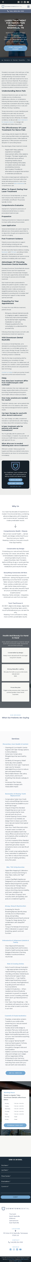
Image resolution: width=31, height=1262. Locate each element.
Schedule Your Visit (15, 1125)
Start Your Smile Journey (15, 48)
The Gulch (12, 1214)
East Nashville (14, 1223)
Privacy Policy (11, 1259)
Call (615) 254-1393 (15, 486)
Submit (15, 1197)
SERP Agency (18, 1260)
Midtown (12, 1218)
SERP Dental (24, 1259)
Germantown (13, 1220)
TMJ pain (13, 252)
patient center (15, 483)
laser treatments (19, 183)
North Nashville (14, 1216)
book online (15, 479)
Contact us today (7, 372)
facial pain (5, 252)
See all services (15, 1073)
